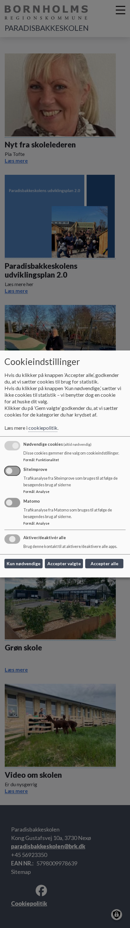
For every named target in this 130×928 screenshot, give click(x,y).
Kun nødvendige (23, 563)
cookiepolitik (42, 428)
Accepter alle (104, 563)
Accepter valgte (64, 563)
